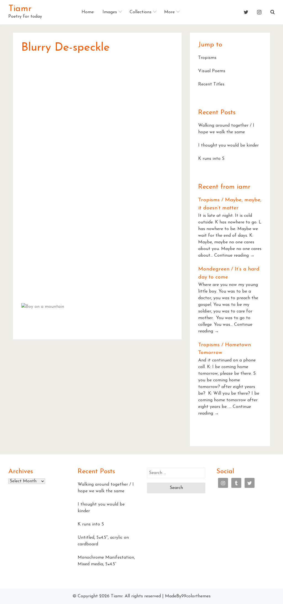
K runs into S (211, 159)
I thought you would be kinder (228, 145)
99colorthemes (196, 596)
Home (88, 12)
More (169, 12)
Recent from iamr (224, 187)
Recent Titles (211, 84)
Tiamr (20, 8)
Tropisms (207, 58)
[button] (272, 12)
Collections (140, 12)
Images (110, 12)
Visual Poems (211, 71)
